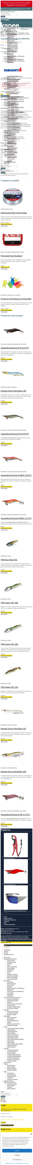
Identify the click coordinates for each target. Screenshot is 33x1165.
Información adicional (7, 143)
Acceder (3, 1122)
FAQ (5, 923)
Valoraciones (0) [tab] (8, 105)
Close (9, 942)
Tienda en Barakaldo (9, 924)
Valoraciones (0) (5, 149)
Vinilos (9, 556)
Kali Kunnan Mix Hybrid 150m (14, 213)
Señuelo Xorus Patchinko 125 (13, 728)
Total (5, 61)
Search (3, 16)
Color (2, 91)
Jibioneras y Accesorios (13, 295)
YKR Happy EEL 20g (9, 644)
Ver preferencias (17, 1159)
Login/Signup (4, 942)
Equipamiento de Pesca (17, 252)
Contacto (6, 921)
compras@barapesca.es (14, 8)
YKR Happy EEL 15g (9, 687)
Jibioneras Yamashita (11, 34)
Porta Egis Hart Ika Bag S (11, 256)
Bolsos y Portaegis (6, 252)
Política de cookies (10, 1163)
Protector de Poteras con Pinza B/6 (16, 299)
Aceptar (17, 1150)
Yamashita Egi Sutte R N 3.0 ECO (15, 434)
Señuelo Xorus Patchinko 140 (13, 391)
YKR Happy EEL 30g (9, 603)
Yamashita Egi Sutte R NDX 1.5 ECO (16, 518)
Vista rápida (4, 225)
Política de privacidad (18, 1163)
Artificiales (21, 33)
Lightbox (3, 31)
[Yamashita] (13, 75)
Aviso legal (26, 1163)
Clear (6, 92)
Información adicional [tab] (10, 103)
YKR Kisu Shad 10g (9, 560)
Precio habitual (8, 57)
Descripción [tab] (7, 102)
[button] (31, 1134)
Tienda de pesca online (11, 33)
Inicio (2, 33)
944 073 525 (4, 8)
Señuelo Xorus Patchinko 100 (13, 771)
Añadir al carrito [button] (5, 267)
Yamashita (21, 99)
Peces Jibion (10, 99)
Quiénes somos (8, 918)
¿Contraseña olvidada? (17, 1119)
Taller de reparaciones (10, 919)
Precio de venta (8, 59)
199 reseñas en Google (16, 42)
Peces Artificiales (12, 387)
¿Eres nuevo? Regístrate (7, 1125)
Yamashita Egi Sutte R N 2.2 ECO (15, 348)
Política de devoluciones (20, 939)
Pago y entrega (24, 938)
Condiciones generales (7, 939)
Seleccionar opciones (6, 224)
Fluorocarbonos (5, 209)
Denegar (17, 1155)
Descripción (4, 108)
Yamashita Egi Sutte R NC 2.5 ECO (15, 814)
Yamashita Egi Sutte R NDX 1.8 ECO (16, 475)
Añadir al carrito (5, 96)
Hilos (11, 209)
